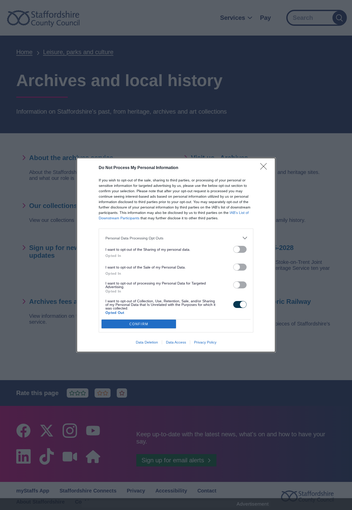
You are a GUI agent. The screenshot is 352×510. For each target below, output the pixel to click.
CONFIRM (138, 324)
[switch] (240, 249)
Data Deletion (147, 342)
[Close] (265, 168)
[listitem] (176, 238)
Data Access (176, 342)
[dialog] (176, 255)
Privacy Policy (205, 342)
